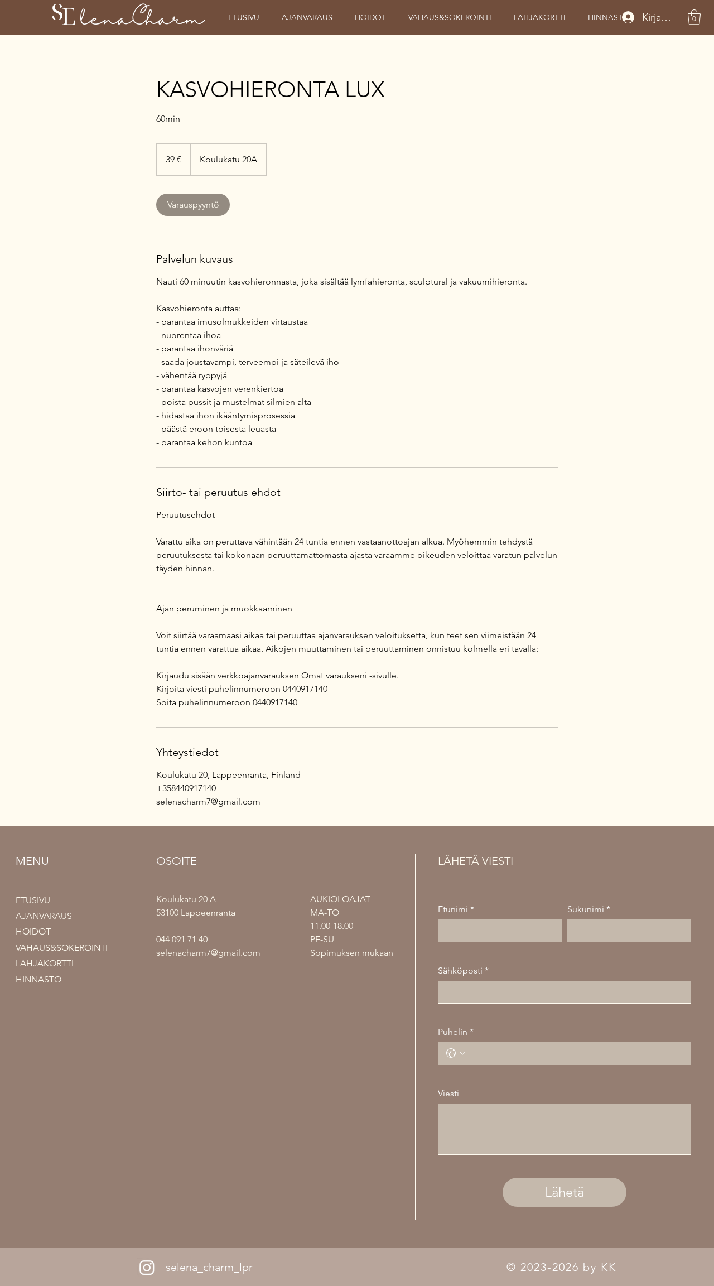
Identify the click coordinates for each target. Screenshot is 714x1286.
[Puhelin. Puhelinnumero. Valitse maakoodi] (456, 1053)
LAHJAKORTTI (45, 963)
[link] (193, 205)
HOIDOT (33, 931)
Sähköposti (463, 970)
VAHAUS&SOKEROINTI (62, 947)
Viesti (448, 1093)
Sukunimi (588, 909)
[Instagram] (147, 1267)
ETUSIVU (33, 900)
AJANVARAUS (44, 916)
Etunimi (456, 909)
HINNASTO (38, 979)
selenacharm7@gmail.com (208, 952)
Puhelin (456, 1032)
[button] (694, 17)
